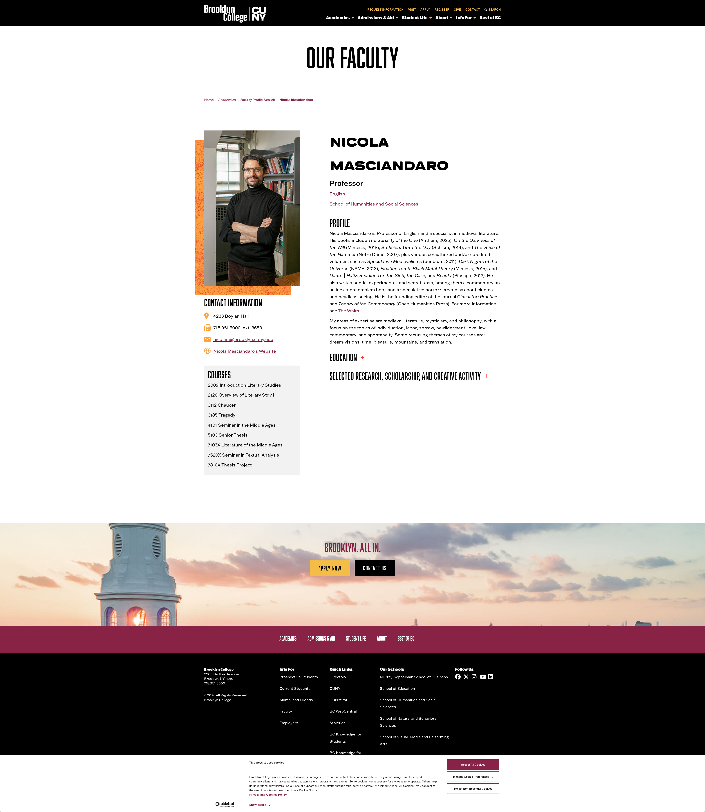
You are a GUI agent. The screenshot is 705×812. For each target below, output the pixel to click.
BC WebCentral (343, 711)
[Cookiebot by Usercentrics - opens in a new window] (225, 805)
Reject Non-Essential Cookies (473, 788)
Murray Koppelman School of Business (414, 676)
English (337, 194)
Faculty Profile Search (257, 100)
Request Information (385, 9)
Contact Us (375, 568)
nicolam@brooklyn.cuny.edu (243, 339)
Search (494, 9)
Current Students (294, 688)
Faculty (285, 711)
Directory (338, 676)
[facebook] (458, 677)
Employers (288, 722)
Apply (425, 9)
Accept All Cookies (473, 764)
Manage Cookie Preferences (471, 776)
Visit (412, 9)
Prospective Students (298, 676)
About (441, 17)
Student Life (415, 17)
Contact (472, 9)
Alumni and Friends (296, 699)
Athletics (337, 722)
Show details (257, 804)
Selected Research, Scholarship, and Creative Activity (405, 375)
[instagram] (474, 677)
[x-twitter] (466, 677)
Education (343, 357)
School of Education (397, 688)
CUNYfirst (338, 699)
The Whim (348, 310)
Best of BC (490, 17)
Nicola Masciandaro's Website (244, 351)
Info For (464, 17)
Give (457, 9)
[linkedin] (491, 677)
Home (209, 100)
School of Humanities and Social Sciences (374, 204)
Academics (338, 17)
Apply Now (330, 568)
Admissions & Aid (376, 17)
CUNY (335, 688)
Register (442, 9)
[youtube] (482, 677)
